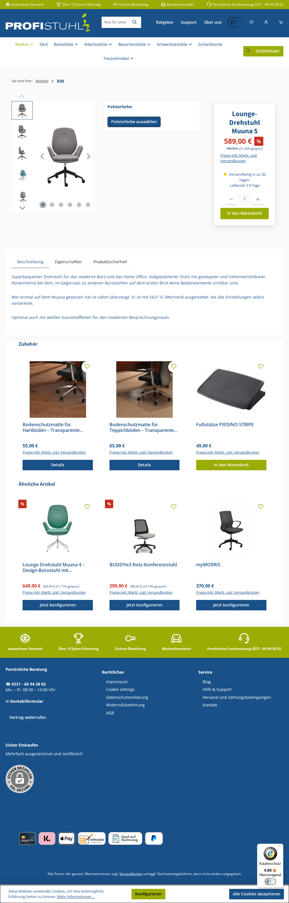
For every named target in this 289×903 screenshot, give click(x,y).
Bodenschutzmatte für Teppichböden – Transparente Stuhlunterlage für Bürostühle (142, 427)
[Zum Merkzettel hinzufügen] (87, 367)
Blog (207, 681)
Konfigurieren (148, 894)
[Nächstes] (88, 156)
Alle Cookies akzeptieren (256, 894)
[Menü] (280, 847)
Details (57, 464)
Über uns (213, 22)
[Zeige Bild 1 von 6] (43, 205)
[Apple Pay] (66, 838)
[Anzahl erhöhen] (257, 199)
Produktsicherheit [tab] (110, 261)
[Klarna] (47, 838)
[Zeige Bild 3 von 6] (61, 205)
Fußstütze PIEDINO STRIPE (225, 425)
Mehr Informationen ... (76, 896)
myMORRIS (208, 565)
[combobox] (115, 22)
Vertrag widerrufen (27, 717)
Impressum (117, 681)
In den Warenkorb (244, 213)
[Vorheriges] (42, 156)
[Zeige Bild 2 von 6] (52, 205)
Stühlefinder (268, 51)
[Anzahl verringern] (231, 199)
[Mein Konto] (266, 22)
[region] (52, 156)
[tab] (30, 261)
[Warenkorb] (279, 22)
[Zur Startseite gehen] (48, 22)
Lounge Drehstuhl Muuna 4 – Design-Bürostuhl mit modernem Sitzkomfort (54, 567)
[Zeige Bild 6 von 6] (88, 205)
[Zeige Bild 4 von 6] (70, 205)
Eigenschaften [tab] (68, 261)
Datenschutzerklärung (127, 697)
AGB (110, 712)
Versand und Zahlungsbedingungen (237, 697)
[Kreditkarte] (27, 838)
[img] (65, 156)
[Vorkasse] (92, 838)
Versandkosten (131, 873)
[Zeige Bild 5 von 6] (79, 205)
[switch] (270, 881)
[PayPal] (154, 838)
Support (189, 22)
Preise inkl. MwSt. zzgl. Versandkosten (238, 158)
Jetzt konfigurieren (58, 605)
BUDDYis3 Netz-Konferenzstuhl (143, 565)
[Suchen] (134, 22)
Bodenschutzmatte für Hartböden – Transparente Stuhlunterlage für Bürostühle (55, 427)
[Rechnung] (125, 838)
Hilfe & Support (217, 689)
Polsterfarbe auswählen (134, 121)
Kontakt (210, 705)
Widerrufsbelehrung (125, 705)
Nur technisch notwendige (197, 894)
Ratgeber (165, 22)
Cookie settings (120, 689)
